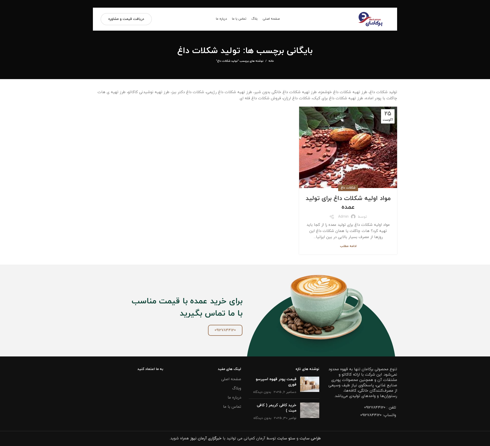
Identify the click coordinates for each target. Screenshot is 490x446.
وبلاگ (236, 388)
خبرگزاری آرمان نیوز (206, 438)
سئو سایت (286, 438)
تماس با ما (232, 407)
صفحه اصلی (231, 379)
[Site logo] (370, 18)
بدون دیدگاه (262, 392)
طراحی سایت (310, 438)
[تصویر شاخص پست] (309, 386)
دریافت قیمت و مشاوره (126, 19)
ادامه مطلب (348, 246)
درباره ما (234, 397)
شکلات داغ (348, 188)
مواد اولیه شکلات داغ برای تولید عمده (348, 203)
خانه (271, 61)
